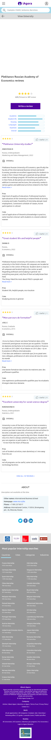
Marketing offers (10, 715)
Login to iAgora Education (25, 724)
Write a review (25, 106)
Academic (13, 116)
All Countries (17, 721)
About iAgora (12, 704)
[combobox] (25, 10)
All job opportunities (11, 713)
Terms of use (34, 704)
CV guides (20, 715)
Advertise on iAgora (23, 704)
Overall (14, 131)
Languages (13, 125)
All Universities (7, 721)
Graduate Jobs (32, 713)
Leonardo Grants (29, 715)
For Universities (43, 721)
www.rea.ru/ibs (19, 501)
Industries (44, 555)
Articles (5, 704)
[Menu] (3, 3)
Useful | (43, 140)
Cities (17, 555)
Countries (6, 555)
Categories (30, 555)
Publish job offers (40, 715)
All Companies (23, 713)
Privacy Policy (43, 704)
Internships (41, 713)
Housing (14, 122)
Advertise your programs (29, 721)
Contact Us (25, 706)
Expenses (13, 128)
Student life (12, 119)
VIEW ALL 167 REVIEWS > (25, 476)
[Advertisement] (25, 45)
